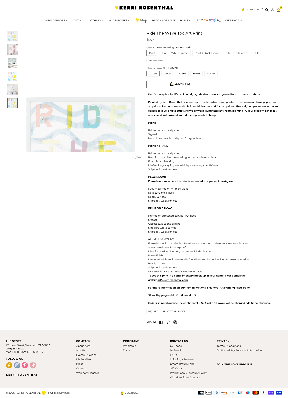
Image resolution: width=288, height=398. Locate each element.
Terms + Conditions (229, 345)
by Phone (176, 345)
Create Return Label (182, 363)
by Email (175, 350)
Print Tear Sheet (174, 311)
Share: (151, 321)
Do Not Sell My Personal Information (239, 350)
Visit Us (80, 350)
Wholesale (129, 345)
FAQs (173, 354)
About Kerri (83, 345)
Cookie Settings (60, 392)
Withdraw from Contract (185, 377)
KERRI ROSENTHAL (144, 10)
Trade (126, 350)
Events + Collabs (86, 354)
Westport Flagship (87, 372)
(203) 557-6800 (15, 348)
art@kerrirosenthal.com (173, 280)
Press (79, 363)
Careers (81, 368)
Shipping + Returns (182, 359)
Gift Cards (176, 368)
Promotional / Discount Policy (188, 372)
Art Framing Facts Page (235, 287)
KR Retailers (83, 359)
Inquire (153, 311)
